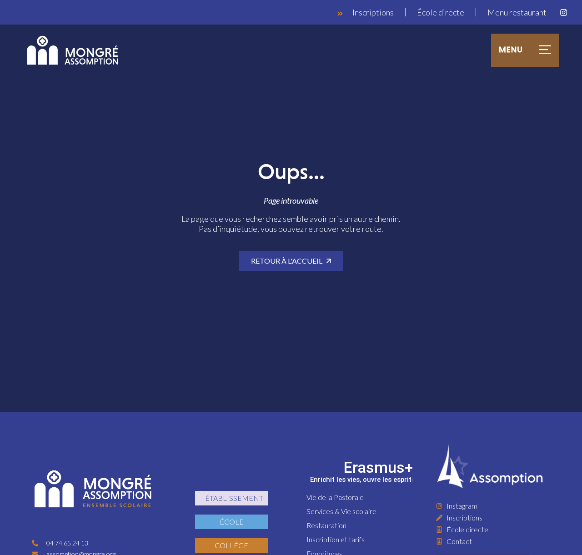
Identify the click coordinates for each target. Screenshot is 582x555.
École (232, 521)
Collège (231, 545)
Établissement (234, 498)
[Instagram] (563, 12)
